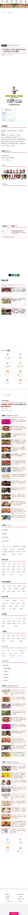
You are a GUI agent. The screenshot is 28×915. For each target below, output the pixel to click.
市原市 (12, 635)
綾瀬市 (16, 606)
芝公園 (18, 551)
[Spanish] (7, 406)
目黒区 (13, 571)
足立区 (20, 574)
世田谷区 (4, 563)
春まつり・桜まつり (13, 653)
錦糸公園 (24, 551)
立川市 (18, 591)
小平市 (24, 586)
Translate (10, 410)
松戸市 (8, 638)
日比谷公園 (4, 537)
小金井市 (4, 588)
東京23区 (5, 45)
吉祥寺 (14, 586)
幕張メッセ (23, 635)
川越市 (23, 621)
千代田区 (24, 563)
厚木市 (22, 600)
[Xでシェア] (10, 275)
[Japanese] (11, 406)
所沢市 (3, 623)
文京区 (23, 566)
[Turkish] (2, 406)
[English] (2, 404)
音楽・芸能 (12, 655)
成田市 (3, 638)
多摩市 (19, 586)
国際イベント (23, 650)
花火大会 (4, 655)
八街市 (3, 635)
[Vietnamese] (9, 404)
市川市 (17, 635)
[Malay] (14, 404)
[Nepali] (23, 404)
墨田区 (13, 566)
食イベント (21, 655)
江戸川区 (19, 569)
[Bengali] (20, 404)
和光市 (13, 621)
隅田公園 (4, 554)
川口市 (18, 621)
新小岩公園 (4, 551)
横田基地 (16, 588)
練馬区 (18, 571)
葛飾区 (3, 574)
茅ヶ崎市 (23, 606)
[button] (18, 275)
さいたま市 (18, 618)
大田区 (18, 566)
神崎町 (18, 638)
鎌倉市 (21, 608)
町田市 (8, 591)
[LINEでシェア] (15, 275)
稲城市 (13, 591)
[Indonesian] (13, 404)
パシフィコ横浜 (5, 600)
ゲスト (3, 116)
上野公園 (3, 533)
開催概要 (4, 112)
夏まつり (4, 653)
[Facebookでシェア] (12, 275)
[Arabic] (25, 404)
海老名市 (11, 606)
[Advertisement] (14, 28)
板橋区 (13, 569)
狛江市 (3, 591)
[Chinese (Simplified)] (4, 404)
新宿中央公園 (21, 549)
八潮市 (3, 621)
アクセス (4, 118)
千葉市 (8, 635)
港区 (8, 571)
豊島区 (12, 574)
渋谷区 (10, 45)
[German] (5, 406)
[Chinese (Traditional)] (5, 404)
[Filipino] (11, 404)
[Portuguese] (9, 406)
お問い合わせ (21, 898)
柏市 (14, 638)
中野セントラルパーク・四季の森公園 (10, 546)
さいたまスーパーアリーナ (8, 618)
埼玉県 (20, 896)
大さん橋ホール (5, 603)
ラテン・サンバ (14, 650)
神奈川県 (7, 896)
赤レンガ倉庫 (12, 608)
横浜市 (23, 603)
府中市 (10, 588)
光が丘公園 (23, 546)
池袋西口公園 (12, 551)
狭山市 (19, 623)
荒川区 (23, 571)
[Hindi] (18, 404)
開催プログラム (5, 114)
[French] (4, 406)
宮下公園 (12, 549)
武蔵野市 (23, 588)
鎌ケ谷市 (12, 641)
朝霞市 (14, 623)
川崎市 (12, 603)
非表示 (9, 109)
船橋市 (23, 638)
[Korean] (7, 404)
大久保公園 (4, 549)
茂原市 (3, 641)
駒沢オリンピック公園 (17, 554)
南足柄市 (15, 600)
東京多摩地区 (21, 894)
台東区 (3, 566)
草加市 (24, 623)
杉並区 (8, 569)
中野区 (14, 563)
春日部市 (9, 623)
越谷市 (3, 626)
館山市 (20, 641)
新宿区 (3, 569)
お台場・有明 (5, 541)
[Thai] (16, 404)
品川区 (8, 566)
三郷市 (24, 618)
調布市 (23, 591)
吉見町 (8, 621)
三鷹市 (3, 586)
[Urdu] (22, 404)
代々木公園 (16, 45)
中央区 (9, 563)
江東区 (24, 569)
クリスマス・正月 (6, 650)
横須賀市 (4, 606)
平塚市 (18, 603)
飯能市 (16, 626)
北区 (19, 563)
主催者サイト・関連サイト (8, 120)
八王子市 (9, 586)
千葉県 (7, 898)
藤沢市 (3, 608)
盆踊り (22, 653)
